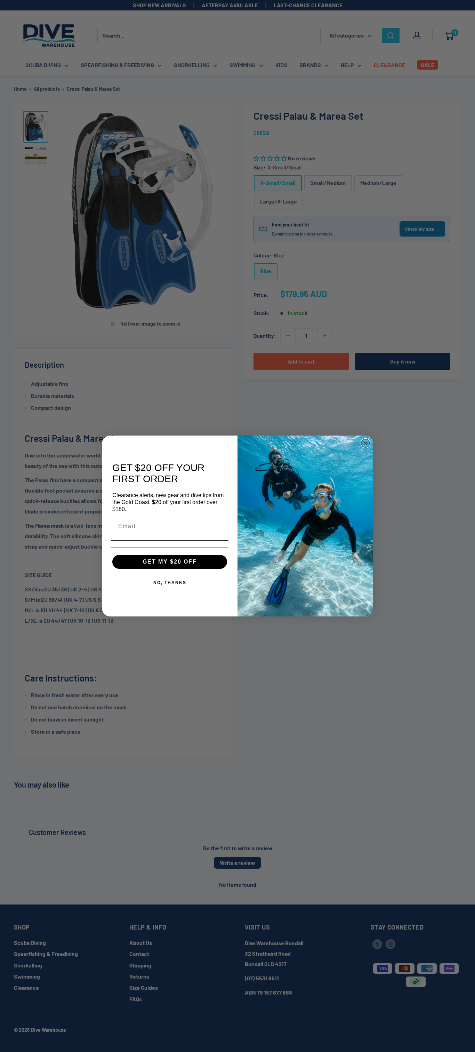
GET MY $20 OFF (170, 562)
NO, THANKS (169, 582)
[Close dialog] (365, 443)
